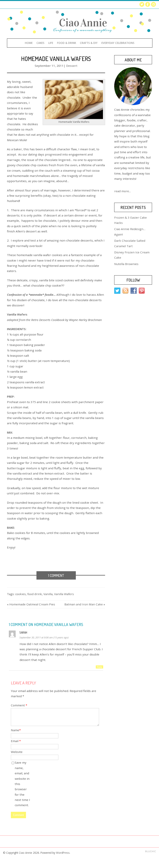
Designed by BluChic (150, 851)
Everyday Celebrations (117, 43)
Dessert (71, 66)
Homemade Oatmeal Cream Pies (32, 604)
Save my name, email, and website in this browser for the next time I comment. (22, 784)
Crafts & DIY (89, 43)
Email (16, 741)
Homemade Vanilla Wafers (56, 58)
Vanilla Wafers (64, 594)
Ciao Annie (25, 853)
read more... (122, 191)
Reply (99, 667)
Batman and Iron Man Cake (83, 604)
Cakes (40, 43)
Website (16, 752)
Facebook (147, 4)
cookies (20, 594)
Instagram (153, 4)
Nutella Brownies (126, 264)
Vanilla (48, 594)
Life (50, 43)
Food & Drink (66, 43)
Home (29, 43)
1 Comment (56, 575)
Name (16, 730)
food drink (34, 594)
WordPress (63, 853)
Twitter (141, 4)
